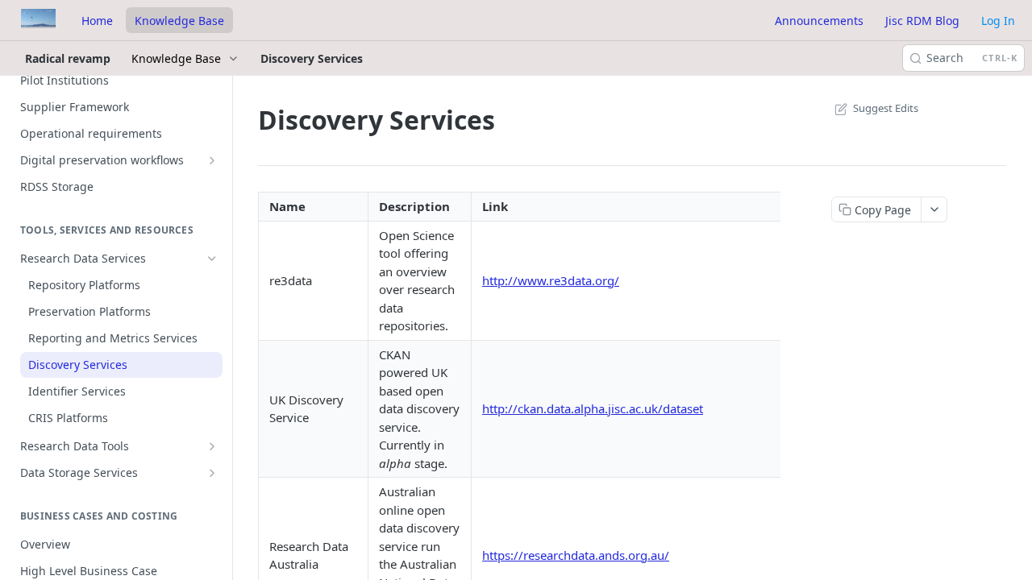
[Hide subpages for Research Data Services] (212, 258)
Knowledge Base (179, 20)
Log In (998, 20)
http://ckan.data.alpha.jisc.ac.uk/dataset (592, 408)
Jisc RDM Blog (922, 20)
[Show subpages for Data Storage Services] (212, 472)
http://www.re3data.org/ (550, 280)
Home (97, 20)
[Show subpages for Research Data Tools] (212, 446)
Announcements (819, 20)
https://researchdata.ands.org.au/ (575, 555)
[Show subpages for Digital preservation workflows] (212, 160)
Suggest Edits (885, 108)
